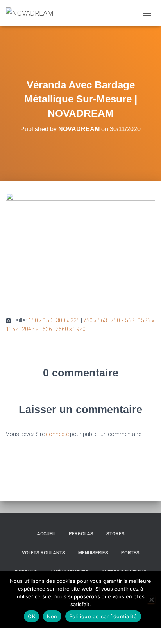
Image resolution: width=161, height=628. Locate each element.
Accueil (46, 534)
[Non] (151, 599)
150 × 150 (40, 320)
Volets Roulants (43, 553)
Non (52, 616)
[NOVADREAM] (32, 13)
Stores (115, 534)
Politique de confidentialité (103, 616)
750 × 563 (95, 320)
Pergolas (81, 534)
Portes (130, 553)
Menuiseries (93, 553)
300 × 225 (68, 320)
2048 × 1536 (37, 329)
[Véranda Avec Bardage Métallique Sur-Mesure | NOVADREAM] (80, 248)
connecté (57, 434)
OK (31, 616)
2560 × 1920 (70, 329)
